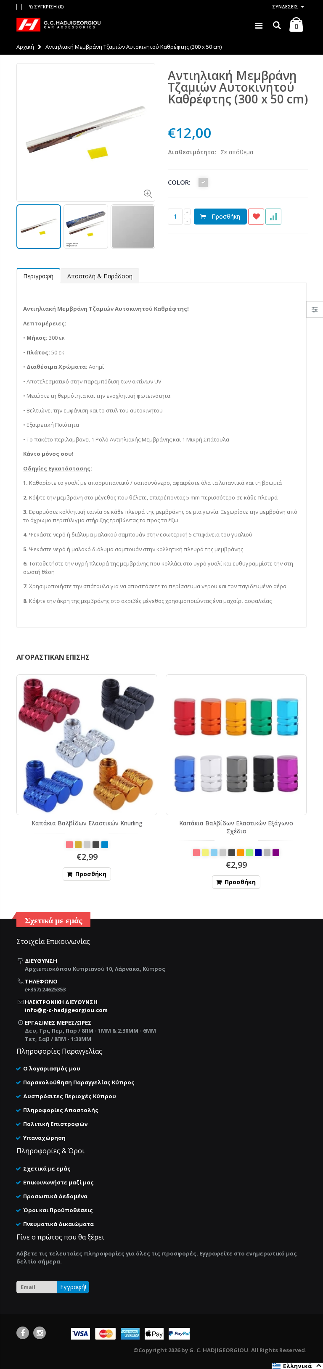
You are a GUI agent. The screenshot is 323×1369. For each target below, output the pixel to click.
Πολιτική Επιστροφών (55, 1124)
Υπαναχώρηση (44, 1138)
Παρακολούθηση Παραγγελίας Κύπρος (79, 1082)
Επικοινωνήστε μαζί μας (58, 1182)
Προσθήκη (226, 216)
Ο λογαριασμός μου (51, 1068)
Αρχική (25, 46)
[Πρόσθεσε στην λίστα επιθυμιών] (256, 217)
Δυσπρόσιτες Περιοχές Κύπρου (69, 1096)
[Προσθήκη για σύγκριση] (273, 217)
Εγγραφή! (73, 1287)
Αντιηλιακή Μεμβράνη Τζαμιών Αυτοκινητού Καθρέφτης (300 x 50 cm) (238, 87)
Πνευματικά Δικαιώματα (58, 1224)
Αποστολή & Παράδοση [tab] (99, 276)
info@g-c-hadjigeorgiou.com (66, 1010)
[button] (297, 1366)
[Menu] (258, 25)
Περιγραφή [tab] (38, 276)
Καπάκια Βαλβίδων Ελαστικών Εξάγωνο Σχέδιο (236, 827)
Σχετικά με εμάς (47, 1168)
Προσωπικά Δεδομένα (55, 1196)
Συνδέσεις (285, 6)
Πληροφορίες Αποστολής (60, 1110)
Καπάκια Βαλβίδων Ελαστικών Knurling (87, 823)
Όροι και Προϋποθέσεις (58, 1210)
